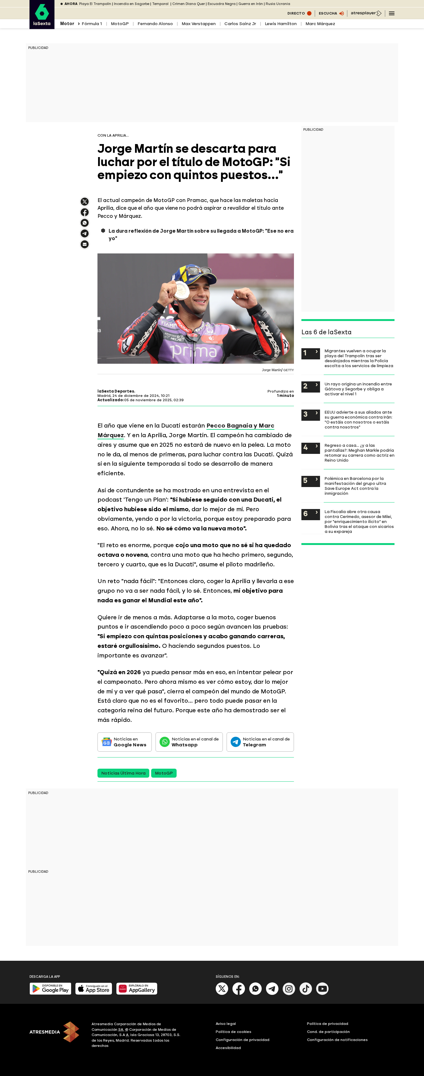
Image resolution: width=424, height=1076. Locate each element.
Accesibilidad (228, 1048)
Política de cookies (233, 1032)
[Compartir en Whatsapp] (84, 225)
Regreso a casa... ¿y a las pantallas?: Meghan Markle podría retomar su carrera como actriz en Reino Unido (360, 453)
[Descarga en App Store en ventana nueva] (93, 993)
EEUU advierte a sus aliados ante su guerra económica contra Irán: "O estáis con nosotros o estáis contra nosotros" (358, 419)
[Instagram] (288, 993)
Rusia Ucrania (278, 4)
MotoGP (120, 23)
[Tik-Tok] (305, 993)
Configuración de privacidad (242, 1040)
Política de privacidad (327, 1023)
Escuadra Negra (222, 4)
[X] (84, 204)
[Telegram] (272, 993)
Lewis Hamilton (281, 23)
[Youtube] (322, 993)
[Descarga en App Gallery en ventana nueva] (137, 993)
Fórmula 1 (92, 23)
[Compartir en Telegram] (84, 236)
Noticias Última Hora (123, 773)
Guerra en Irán (250, 4)
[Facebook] (238, 993)
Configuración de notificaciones (337, 1040)
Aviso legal (226, 1023)
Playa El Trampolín (95, 4)
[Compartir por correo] (84, 247)
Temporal (160, 4)
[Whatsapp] (255, 993)
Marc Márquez (320, 23)
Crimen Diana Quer (188, 4)
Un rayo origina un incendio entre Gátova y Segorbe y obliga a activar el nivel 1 (358, 388)
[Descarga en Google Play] (50, 993)
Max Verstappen (199, 23)
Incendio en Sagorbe (131, 4)
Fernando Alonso (155, 23)
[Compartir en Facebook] (84, 214)
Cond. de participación (328, 1032)
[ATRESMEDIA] (56, 1035)
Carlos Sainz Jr (240, 23)
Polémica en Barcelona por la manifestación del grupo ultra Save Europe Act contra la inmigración (355, 486)
